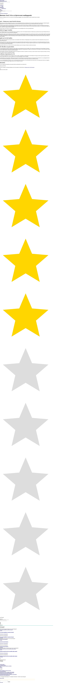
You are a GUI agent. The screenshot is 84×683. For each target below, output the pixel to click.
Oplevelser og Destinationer (4, 13)
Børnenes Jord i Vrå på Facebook (29, 67)
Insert (9, 681)
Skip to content (2, 0)
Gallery (1, 630)
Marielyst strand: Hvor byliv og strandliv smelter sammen (8, 651)
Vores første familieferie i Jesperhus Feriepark (6, 629)
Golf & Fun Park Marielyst (4, 639)
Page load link (2, 678)
